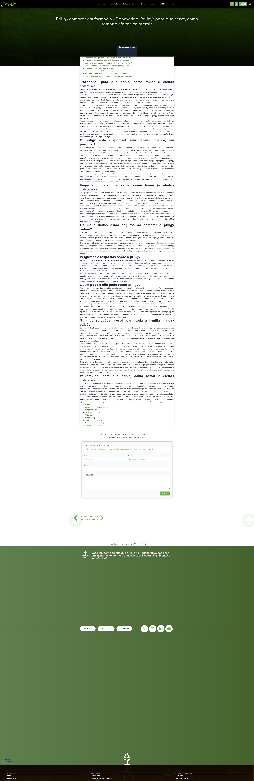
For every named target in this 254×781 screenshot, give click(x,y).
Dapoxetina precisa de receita (96, 407)
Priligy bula (89, 415)
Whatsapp (130, 455)
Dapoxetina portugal (92, 412)
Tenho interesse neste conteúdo (96, 445)
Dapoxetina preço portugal (95, 423)
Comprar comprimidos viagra (96, 425)
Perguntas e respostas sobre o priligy (99, 68)
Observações (89, 475)
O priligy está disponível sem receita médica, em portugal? (107, 60)
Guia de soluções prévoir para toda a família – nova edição (107, 73)
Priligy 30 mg (90, 418)
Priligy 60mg (89, 404)
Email (86, 465)
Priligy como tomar (92, 410)
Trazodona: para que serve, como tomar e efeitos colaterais (108, 58)
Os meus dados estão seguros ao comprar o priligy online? (107, 65)
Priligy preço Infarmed (93, 420)
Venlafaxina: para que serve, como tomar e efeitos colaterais (108, 76)
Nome (86, 455)
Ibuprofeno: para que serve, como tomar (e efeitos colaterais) (108, 63)
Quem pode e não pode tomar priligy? (99, 71)
